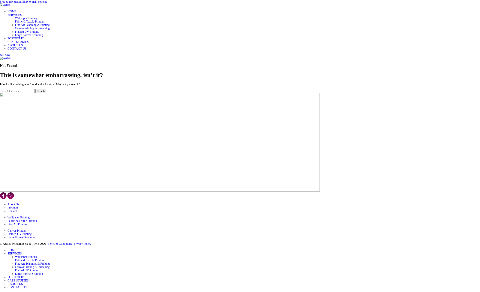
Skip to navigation (11, 1)
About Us (13, 204)
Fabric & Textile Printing (29, 21)
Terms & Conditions (60, 243)
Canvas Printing (17, 230)
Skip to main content (34, 1)
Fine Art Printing (17, 224)
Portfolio (13, 207)
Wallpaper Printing (26, 18)
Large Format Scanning (29, 35)
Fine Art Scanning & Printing (32, 24)
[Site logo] (5, 5)
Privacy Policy (82, 243)
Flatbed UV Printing (27, 31)
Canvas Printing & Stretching (32, 28)
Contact (12, 211)
